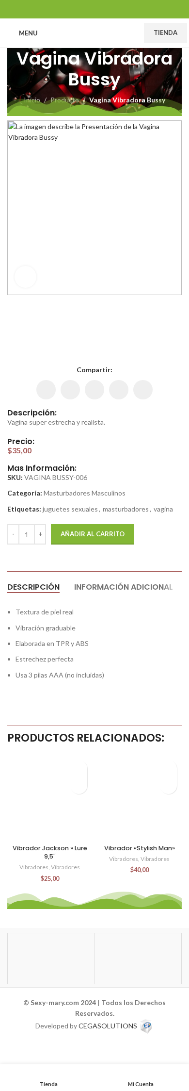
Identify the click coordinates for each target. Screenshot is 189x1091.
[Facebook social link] (70, 9)
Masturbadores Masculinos (85, 493)
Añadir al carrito (93, 534)
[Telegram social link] (119, 9)
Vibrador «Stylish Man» (139, 848)
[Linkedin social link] (94, 9)
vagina (163, 509)
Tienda (165, 32)
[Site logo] (90, 32)
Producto (64, 100)
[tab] (33, 587)
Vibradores (33, 867)
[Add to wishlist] (78, 768)
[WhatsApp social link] (107, 9)
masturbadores (126, 509)
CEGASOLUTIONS (108, 1026)
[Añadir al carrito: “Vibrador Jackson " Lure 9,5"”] (78, 785)
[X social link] (82, 9)
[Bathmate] (51, 958)
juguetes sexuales (70, 509)
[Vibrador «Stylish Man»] (139, 797)
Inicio (32, 100)
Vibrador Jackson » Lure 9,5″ (50, 852)
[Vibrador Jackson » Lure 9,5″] (49, 797)
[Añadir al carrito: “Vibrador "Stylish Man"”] (168, 785)
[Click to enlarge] (25, 277)
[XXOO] (137, 958)
